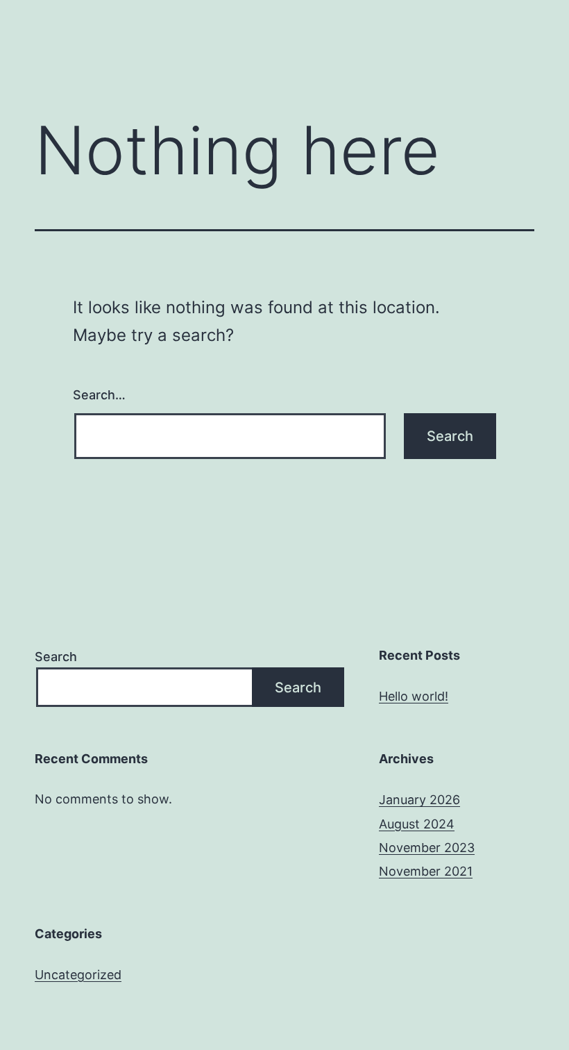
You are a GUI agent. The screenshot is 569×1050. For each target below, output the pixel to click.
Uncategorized (78, 974)
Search (56, 656)
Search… (99, 395)
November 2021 (426, 871)
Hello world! (413, 696)
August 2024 (417, 824)
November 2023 (427, 847)
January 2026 (419, 799)
